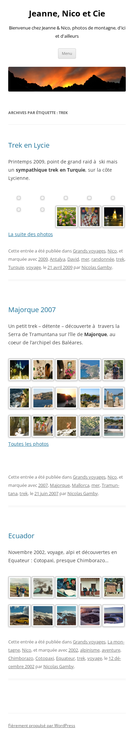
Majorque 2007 (32, 309)
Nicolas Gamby (96, 267)
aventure (111, 650)
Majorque (60, 485)
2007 (43, 485)
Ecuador (21, 535)
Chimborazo (20, 658)
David (73, 259)
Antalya (57, 259)
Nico (112, 251)
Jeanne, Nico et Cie (67, 13)
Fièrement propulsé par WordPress (41, 725)
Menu (67, 53)
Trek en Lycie (28, 145)
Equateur (65, 658)
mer (85, 259)
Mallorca (80, 485)
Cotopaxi (44, 658)
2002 (73, 650)
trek (120, 259)
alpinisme (90, 650)
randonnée (102, 259)
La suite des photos (30, 234)
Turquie (16, 267)
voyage (33, 267)
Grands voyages (89, 251)
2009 (43, 259)
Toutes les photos (28, 444)
